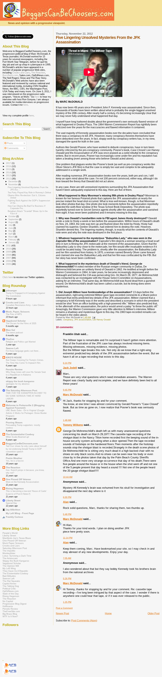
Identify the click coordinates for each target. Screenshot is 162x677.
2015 (9, 169)
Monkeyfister (9, 553)
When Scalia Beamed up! (17, 437)
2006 (9, 261)
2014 (9, 172)
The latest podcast (14, 332)
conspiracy (68, 320)
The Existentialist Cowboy (20, 434)
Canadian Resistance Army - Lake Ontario (25, 305)
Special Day (11, 503)
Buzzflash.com (10, 75)
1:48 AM (67, 420)
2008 (9, 255)
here (37, 96)
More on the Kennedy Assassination (22, 482)
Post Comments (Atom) (84, 620)
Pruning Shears (14, 422)
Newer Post (62, 613)
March (11, 237)
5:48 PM (67, 514)
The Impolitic (9, 550)
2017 (9, 163)
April (10, 234)
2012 (9, 178)
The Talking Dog (11, 586)
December (13, 181)
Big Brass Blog (10, 614)
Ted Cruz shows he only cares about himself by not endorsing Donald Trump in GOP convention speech (26, 449)
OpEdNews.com (11, 591)
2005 (9, 264)
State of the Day (11, 593)
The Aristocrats (10, 558)
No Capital (8, 601)
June (10, 228)
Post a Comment (64, 608)
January (12, 242)
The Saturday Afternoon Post (21, 390)
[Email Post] (93, 317)
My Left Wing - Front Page (20, 513)
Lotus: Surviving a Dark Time (17, 555)
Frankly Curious (14, 517)
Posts (9, 143)
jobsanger (11, 290)
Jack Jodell (70, 367)
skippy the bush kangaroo (20, 381)
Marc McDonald (72, 394)
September (13, 219)
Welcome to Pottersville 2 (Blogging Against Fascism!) (25, 406)
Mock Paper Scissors (13, 543)
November (13, 184)
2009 (9, 251)
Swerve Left (12, 348)
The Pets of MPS (14, 314)
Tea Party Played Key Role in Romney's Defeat (29, 192)
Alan (66, 501)
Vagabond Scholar (16, 321)
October (12, 216)
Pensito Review (14, 369)
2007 (9, 258)
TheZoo (10, 339)
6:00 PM (67, 497)
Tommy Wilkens (73, 424)
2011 (8, 245)
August (12, 222)
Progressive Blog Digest (14, 603)
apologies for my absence (17, 384)
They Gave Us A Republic (15, 571)
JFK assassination (82, 320)
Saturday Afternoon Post (15, 548)
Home (108, 613)
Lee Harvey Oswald (101, 320)
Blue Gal (10, 330)
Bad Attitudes (9, 576)
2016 (9, 166)
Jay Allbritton (13, 509)
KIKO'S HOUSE (14, 357)
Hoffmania (8, 606)
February (12, 239)
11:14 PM (67, 537)
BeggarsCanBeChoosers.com (22, 443)
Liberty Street (13, 500)
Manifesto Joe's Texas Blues (17, 538)
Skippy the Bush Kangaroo (16, 561)
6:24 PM (67, 363)
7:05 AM (67, 558)
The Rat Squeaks (11, 581)
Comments (12, 148)
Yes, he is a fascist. (15, 461)
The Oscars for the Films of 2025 (21, 323)
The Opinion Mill (11, 566)
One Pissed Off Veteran (18, 479)
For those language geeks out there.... (23, 351)
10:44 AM (67, 477)
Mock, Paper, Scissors (18, 311)
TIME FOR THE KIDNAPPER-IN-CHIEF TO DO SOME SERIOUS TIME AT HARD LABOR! (26, 396)
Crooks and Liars (21, 72)
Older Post (153, 613)
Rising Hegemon (15, 488)
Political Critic (9, 588)
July (10, 225)
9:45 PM (67, 390)
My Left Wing (9, 568)
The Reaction (38, 72)
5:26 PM (67, 578)
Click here (8, 277)
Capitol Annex (9, 583)
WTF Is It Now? (10, 616)
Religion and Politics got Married (20, 342)
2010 (9, 248)
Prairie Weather (14, 458)
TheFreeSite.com (11, 611)
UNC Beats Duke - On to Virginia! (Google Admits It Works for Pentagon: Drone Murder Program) (26, 413)
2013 (9, 175)
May (10, 231)
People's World (10, 533)
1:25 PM (67, 602)
